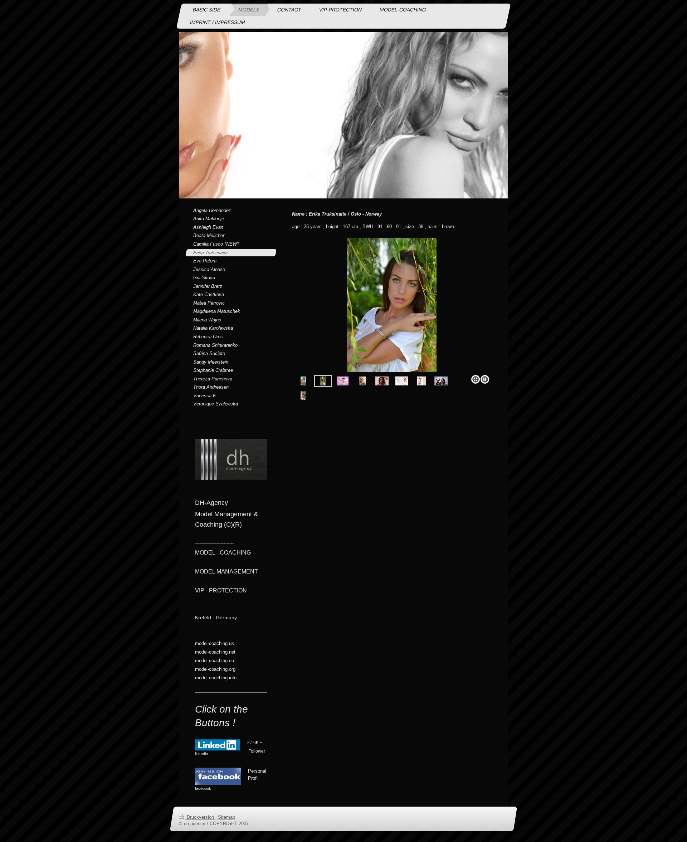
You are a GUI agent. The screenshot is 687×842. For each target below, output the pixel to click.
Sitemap (226, 817)
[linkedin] (217, 744)
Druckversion (200, 817)
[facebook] (218, 776)
